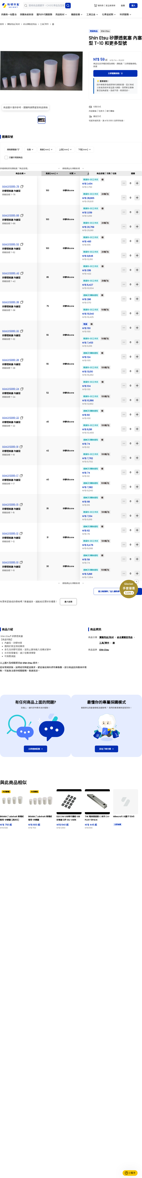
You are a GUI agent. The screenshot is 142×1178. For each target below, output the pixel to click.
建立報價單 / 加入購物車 (109, 591)
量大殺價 (68, 601)
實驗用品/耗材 (13, 24)
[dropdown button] (21, 186)
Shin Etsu (104, 649)
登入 (133, 5)
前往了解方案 (105, 749)
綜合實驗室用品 (30, 24)
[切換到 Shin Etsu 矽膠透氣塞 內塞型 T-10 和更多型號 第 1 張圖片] (41, 120)
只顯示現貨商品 (16, 157)
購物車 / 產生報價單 (106, 5)
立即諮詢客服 (34, 749)
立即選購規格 (114, 73)
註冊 (123, 5)
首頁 (2, 24)
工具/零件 (44, 24)
